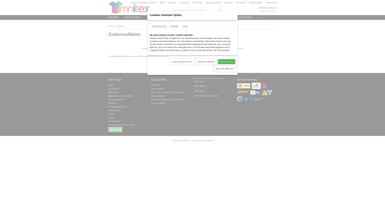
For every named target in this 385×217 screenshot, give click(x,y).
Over (185, 26)
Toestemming (159, 26)
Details (174, 26)
